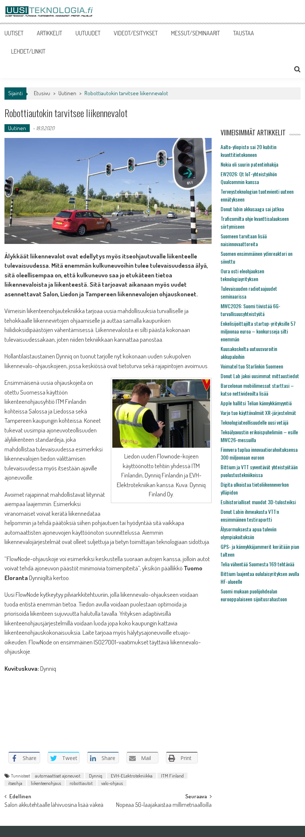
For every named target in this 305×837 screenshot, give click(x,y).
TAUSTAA (243, 33)
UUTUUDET (88, 33)
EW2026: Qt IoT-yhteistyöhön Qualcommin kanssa (249, 178)
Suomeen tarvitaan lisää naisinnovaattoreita (244, 240)
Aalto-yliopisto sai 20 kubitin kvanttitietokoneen (248, 150)
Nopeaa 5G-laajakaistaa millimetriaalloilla (164, 805)
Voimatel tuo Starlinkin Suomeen (252, 366)
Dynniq (95, 776)
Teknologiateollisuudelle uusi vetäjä (254, 422)
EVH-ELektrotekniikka (131, 776)
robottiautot (81, 783)
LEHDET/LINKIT (28, 51)
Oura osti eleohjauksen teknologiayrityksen (242, 275)
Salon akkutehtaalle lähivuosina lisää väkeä (53, 805)
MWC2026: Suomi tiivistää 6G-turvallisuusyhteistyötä (250, 310)
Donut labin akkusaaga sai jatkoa (252, 209)
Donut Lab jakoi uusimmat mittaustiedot (260, 376)
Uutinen (67, 93)
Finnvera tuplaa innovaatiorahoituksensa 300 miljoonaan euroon (259, 453)
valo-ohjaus (112, 783)
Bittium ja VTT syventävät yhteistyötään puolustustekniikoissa (259, 471)
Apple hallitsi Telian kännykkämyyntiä (256, 403)
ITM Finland (172, 776)
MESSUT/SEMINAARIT (195, 33)
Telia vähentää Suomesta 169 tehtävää (257, 564)
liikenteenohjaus (46, 783)
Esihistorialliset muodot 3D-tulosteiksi (258, 502)
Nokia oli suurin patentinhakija (249, 164)
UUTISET (13, 33)
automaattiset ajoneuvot (57, 776)
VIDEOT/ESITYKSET (136, 33)
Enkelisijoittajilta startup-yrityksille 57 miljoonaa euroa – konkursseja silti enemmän (258, 331)
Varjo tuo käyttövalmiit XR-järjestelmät (258, 412)
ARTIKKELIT (49, 33)
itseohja (15, 783)
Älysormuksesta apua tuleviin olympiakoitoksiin (248, 533)
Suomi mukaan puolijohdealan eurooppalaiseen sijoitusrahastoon (254, 595)
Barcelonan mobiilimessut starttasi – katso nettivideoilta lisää (257, 389)
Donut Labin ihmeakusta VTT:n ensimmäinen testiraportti (250, 515)
